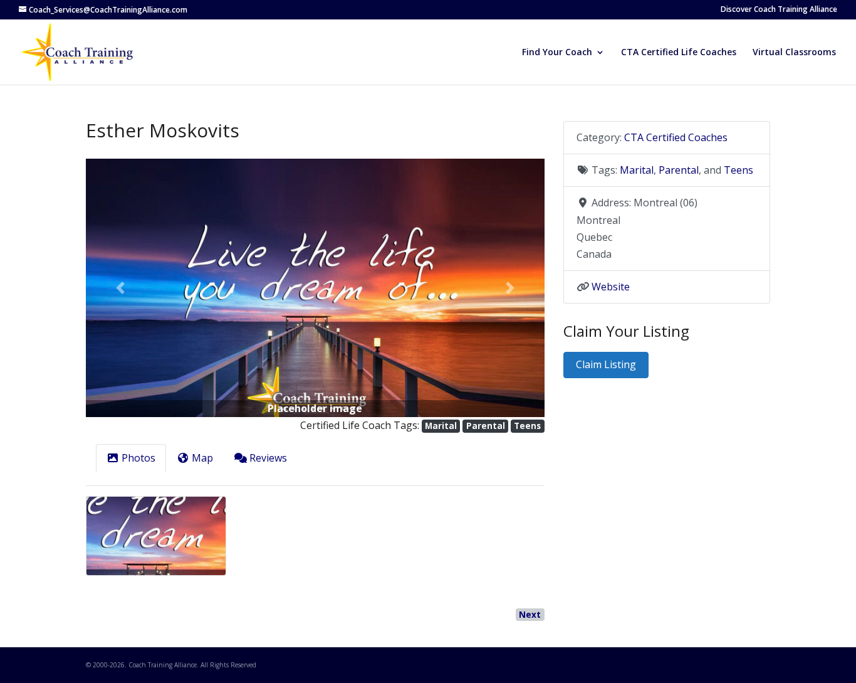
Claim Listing (606, 364)
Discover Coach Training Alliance (779, 10)
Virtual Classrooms (794, 53)
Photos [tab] (138, 458)
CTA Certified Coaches (676, 137)
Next (530, 614)
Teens (527, 426)
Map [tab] (202, 458)
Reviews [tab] (268, 458)
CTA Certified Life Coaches (678, 53)
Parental (485, 426)
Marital (441, 426)
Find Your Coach (557, 53)
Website (611, 287)
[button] (120, 288)
